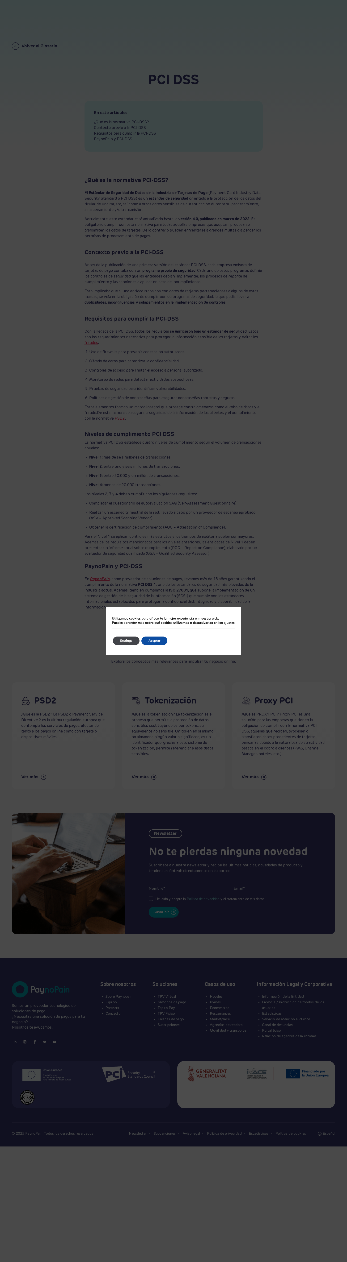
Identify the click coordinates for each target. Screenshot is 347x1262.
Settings (126, 640)
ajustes (229, 623)
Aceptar (154, 640)
